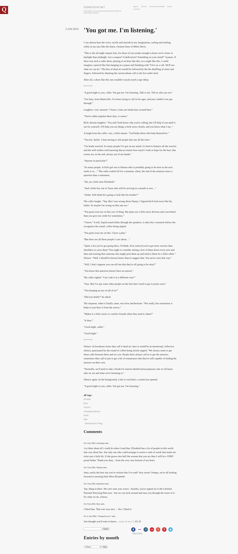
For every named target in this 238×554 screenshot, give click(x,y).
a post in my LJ (126, 521)
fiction (87, 407)
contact (136, 9)
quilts (169, 6)
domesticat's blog (94, 423)
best (86, 403)
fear (86, 419)
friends (87, 399)
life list (144, 6)
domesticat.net (94, 7)
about (135, 6)
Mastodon (137, 533)
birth (86, 415)
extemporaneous (92, 411)
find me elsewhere (157, 6)
